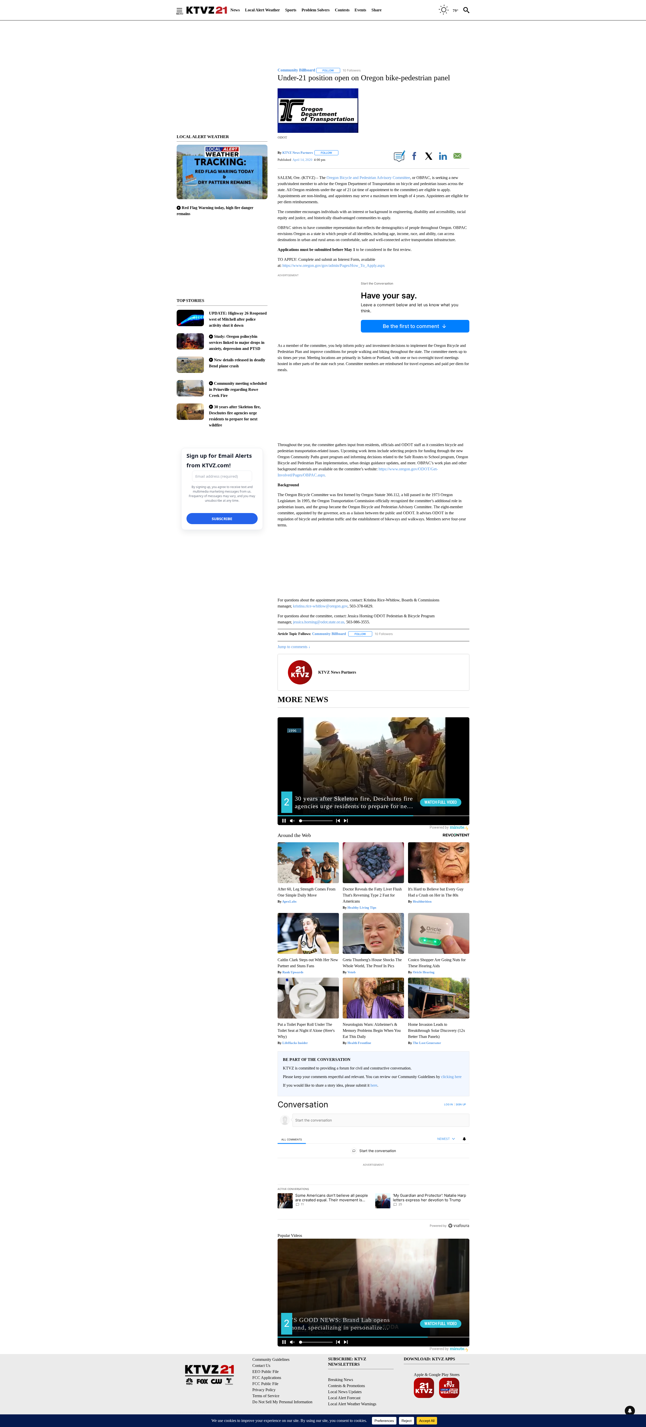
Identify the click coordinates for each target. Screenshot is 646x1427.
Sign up (461, 1104)
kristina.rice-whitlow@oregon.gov (320, 606)
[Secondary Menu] (183, 10)
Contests (342, 10)
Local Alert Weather (262, 10)
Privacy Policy (264, 1390)
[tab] (292, 1139)
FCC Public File (265, 1384)
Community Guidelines (270, 1359)
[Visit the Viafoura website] (458, 1226)
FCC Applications (266, 1377)
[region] (373, 1165)
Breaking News (340, 1380)
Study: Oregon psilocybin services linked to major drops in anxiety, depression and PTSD (236, 342)
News (235, 10)
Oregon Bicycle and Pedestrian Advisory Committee (368, 177)
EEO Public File (265, 1371)
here (373, 1085)
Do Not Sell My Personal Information (282, 1402)
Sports (290, 10)
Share (376, 10)
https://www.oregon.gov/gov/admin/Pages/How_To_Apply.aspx (333, 265)
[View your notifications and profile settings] (464, 1139)
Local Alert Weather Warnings (352, 1404)
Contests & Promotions (346, 1386)
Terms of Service (265, 1396)
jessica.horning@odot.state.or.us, (319, 622)
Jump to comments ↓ (294, 647)
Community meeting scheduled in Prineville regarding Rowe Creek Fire (238, 389)
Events (360, 10)
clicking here (451, 1077)
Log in (448, 1104)
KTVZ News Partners (297, 153)
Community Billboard (329, 634)
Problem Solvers (316, 10)
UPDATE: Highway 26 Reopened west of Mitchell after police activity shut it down (238, 319)
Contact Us (261, 1365)
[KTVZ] (207, 10)
